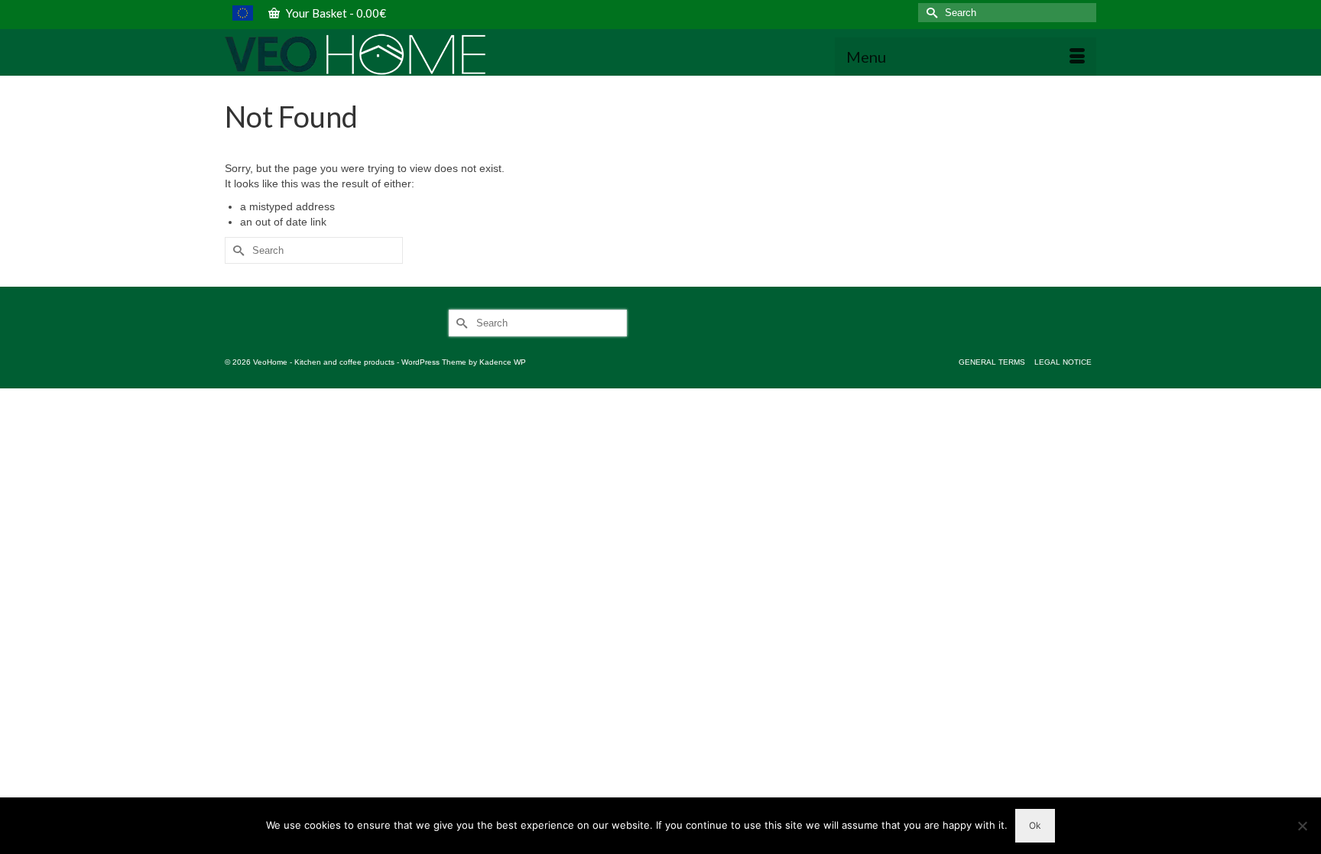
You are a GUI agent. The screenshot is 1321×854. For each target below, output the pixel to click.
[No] (1302, 825)
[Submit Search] (929, 12)
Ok (1035, 825)
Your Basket (335, 13)
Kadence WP (502, 362)
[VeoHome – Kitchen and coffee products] (362, 54)
